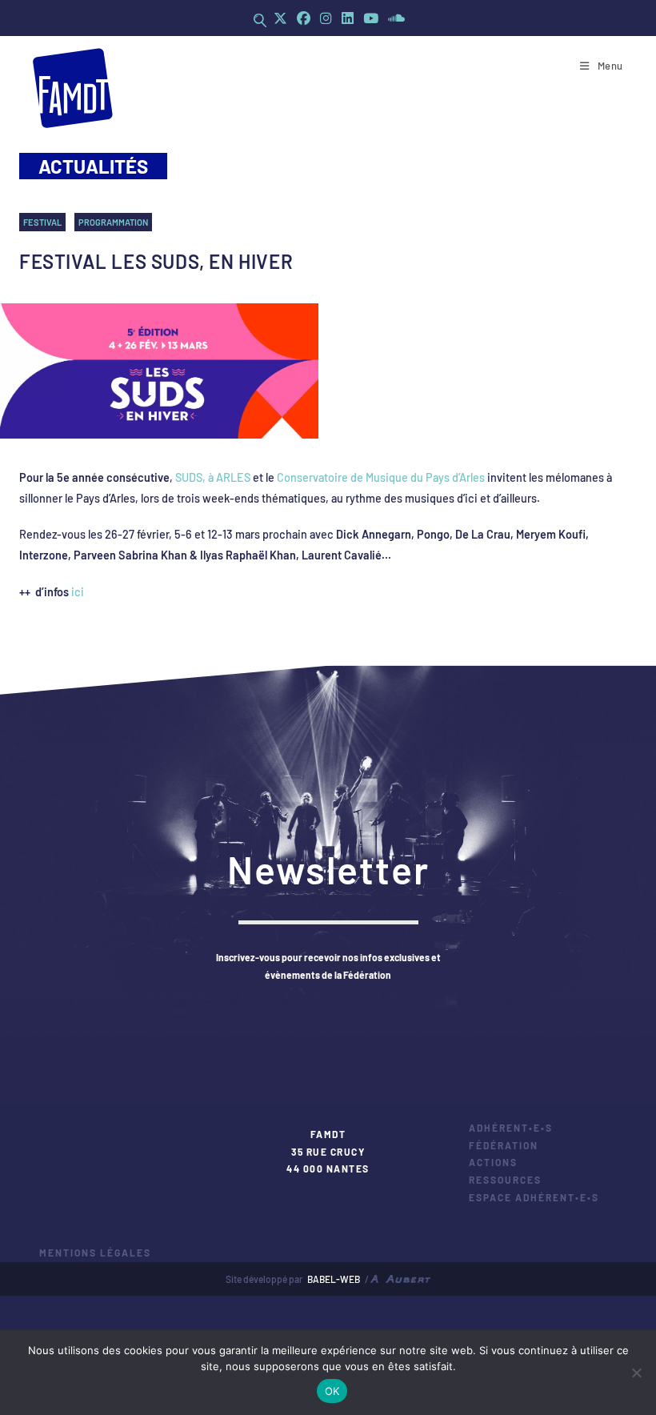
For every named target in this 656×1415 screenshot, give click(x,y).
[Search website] (260, 20)
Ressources (505, 1179)
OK (332, 1391)
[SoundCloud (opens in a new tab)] (394, 18)
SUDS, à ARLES (212, 477)
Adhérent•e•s (511, 1127)
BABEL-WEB (333, 1279)
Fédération (503, 1145)
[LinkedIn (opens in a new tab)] (347, 18)
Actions (493, 1162)
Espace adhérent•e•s (534, 1197)
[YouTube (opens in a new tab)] (370, 18)
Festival (42, 222)
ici (77, 592)
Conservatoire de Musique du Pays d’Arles (381, 477)
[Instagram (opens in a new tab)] (326, 18)
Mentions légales (95, 1252)
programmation (113, 222)
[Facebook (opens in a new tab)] (303, 18)
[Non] (636, 1373)
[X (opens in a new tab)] (280, 18)
